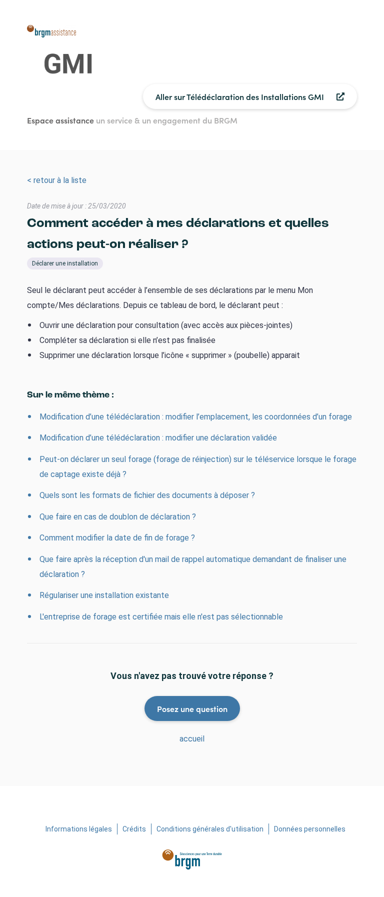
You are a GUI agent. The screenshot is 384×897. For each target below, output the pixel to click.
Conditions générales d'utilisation (210, 829)
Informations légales (79, 829)
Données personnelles (310, 829)
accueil (192, 739)
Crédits (134, 829)
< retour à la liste (56, 180)
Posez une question (192, 708)
